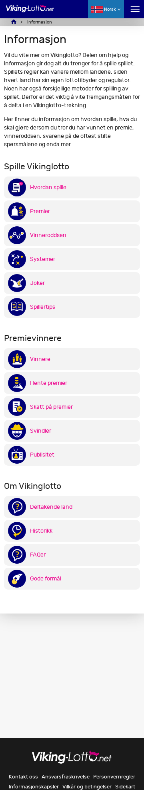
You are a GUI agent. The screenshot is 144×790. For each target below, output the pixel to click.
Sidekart (125, 787)
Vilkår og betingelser (87, 787)
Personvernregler (114, 777)
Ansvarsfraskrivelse (66, 777)
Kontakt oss (23, 777)
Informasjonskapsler (34, 787)
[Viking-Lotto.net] (30, 13)
